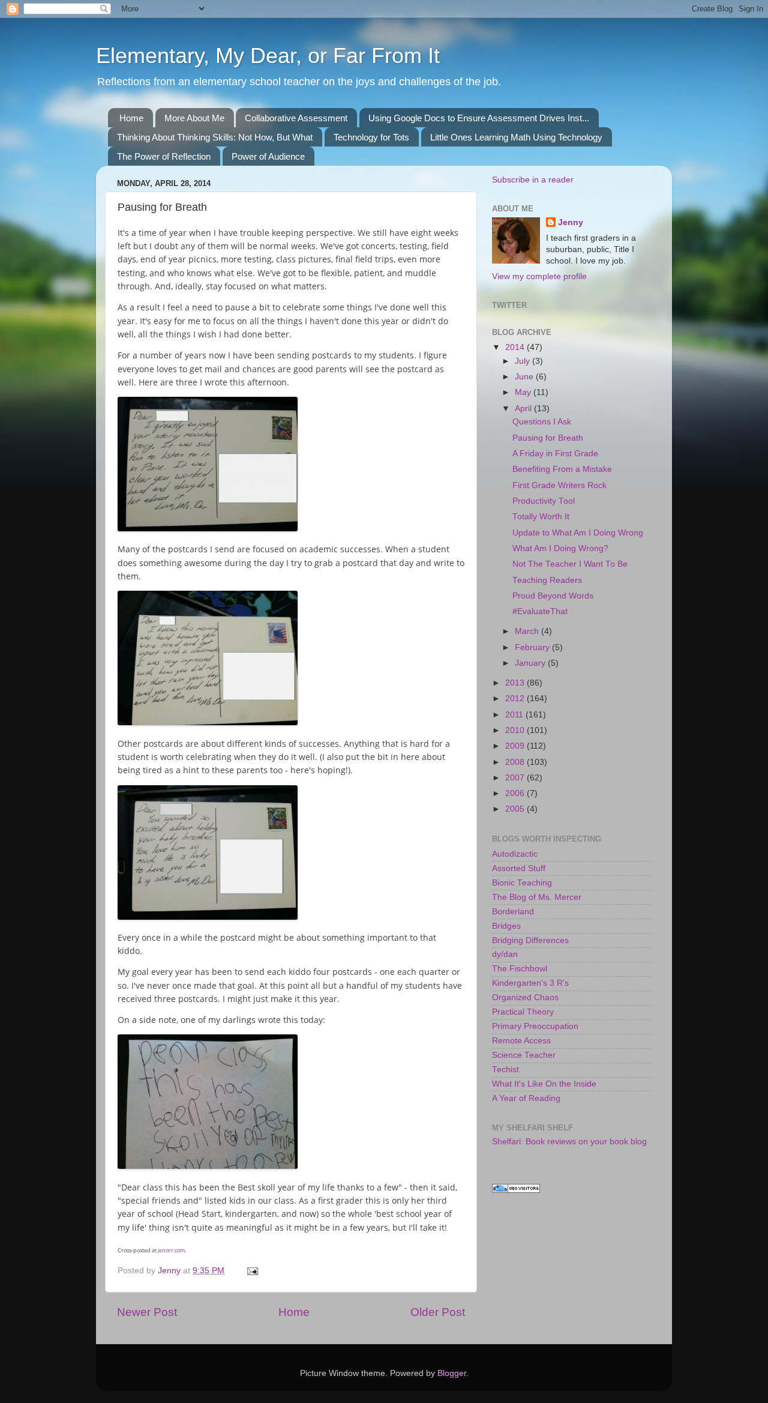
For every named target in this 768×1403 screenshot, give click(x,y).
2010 (516, 730)
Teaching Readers (547, 580)
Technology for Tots (371, 137)
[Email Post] (251, 1270)
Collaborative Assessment (296, 118)
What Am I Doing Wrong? (560, 548)
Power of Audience (268, 156)
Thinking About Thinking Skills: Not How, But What (215, 137)
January (531, 663)
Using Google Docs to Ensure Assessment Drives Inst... (478, 118)
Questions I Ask (541, 421)
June (525, 376)
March (528, 631)
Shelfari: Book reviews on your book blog (569, 1141)
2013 (516, 682)
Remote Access (521, 1040)
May (524, 392)
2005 (516, 808)
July (523, 361)
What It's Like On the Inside (544, 1083)
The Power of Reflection (164, 156)
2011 (515, 714)
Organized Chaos (525, 997)
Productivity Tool (543, 500)
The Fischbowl (519, 968)
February (533, 647)
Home (131, 118)
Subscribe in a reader (533, 179)
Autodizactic (515, 853)
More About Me (194, 118)
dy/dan (505, 954)
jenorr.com (171, 1250)
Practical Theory (523, 1011)
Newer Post (147, 1312)
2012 (516, 698)
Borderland (513, 911)
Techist (505, 1069)
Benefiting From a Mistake (562, 469)
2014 (516, 347)
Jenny (570, 222)
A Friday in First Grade (555, 453)
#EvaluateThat (540, 611)
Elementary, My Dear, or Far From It (268, 55)
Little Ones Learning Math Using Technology (516, 137)
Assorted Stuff (518, 868)
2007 (516, 777)
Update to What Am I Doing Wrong (577, 532)
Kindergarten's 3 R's (530, 983)
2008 (516, 762)
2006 (516, 793)
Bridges (506, 926)
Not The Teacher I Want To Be (570, 564)
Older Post (437, 1312)
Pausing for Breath (547, 437)
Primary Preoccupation (535, 1026)
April (524, 408)
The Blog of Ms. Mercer (536, 897)
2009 (516, 745)
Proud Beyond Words (552, 595)
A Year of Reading (526, 1098)
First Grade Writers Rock (559, 485)
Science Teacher (524, 1055)
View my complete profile (539, 276)
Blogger (451, 1373)
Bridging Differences (530, 940)
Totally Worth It (540, 516)
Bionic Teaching (522, 882)
